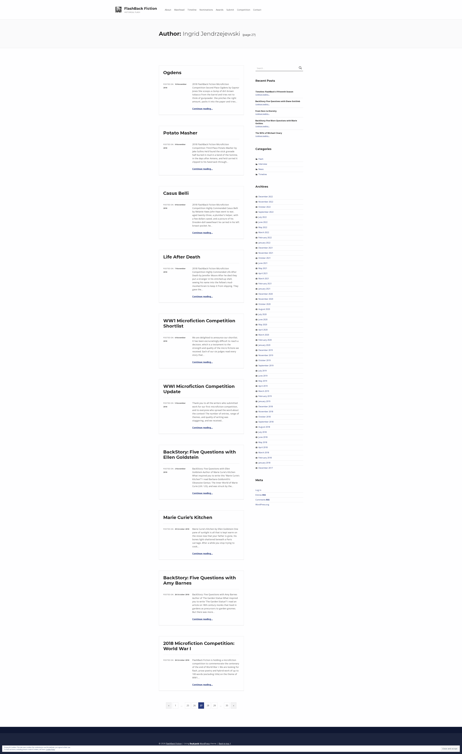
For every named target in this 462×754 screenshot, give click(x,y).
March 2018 (263, 452)
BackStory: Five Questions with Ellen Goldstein (199, 454)
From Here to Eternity (265, 111)
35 (227, 705)
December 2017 (265, 468)
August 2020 (264, 309)
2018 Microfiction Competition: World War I (198, 646)
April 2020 (263, 329)
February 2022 (265, 237)
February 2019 (265, 396)
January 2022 (264, 242)
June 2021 (262, 263)
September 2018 (265, 421)
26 (194, 705)
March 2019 (263, 391)
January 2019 (264, 401)
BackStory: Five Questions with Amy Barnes (199, 580)
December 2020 (265, 294)
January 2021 (264, 288)
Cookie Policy (50, 749)
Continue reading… (202, 108)
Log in (258, 490)
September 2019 (265, 365)
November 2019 (265, 355)
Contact (257, 9)
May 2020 (262, 324)
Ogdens (172, 72)
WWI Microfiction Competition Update (199, 389)
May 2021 (262, 268)
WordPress (205, 743)
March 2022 (263, 232)
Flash (260, 159)
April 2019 (263, 386)
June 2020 (262, 319)
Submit (230, 9)
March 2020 (263, 334)
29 (214, 705)
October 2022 (264, 207)
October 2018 (264, 416)
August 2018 (264, 427)
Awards (219, 9)
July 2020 (262, 314)
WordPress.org (262, 504)
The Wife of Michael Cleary (268, 133)
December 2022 (265, 196)
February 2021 (265, 283)
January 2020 (264, 345)
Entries (260, 495)
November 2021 (265, 253)
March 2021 (263, 278)
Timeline (191, 9)
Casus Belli (176, 193)
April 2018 (263, 447)
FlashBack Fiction (140, 8)
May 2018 (262, 442)
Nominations (206, 9)
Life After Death (181, 257)
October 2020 (264, 304)
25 (188, 705)
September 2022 (265, 212)
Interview (262, 164)
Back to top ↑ (225, 743)
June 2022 (262, 222)
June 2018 (262, 437)
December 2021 (265, 247)
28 (208, 705)
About (168, 9)
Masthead (179, 9)
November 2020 (265, 299)
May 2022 (262, 227)
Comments (262, 499)
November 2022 (265, 201)
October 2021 (264, 258)
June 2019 (262, 375)
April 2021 (263, 273)
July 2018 (262, 432)
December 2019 (265, 350)
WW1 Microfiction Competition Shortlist (199, 323)
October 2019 (264, 360)
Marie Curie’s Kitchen (187, 517)
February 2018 (265, 457)
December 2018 (265, 406)
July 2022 (262, 217)
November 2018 (265, 411)
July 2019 (262, 370)
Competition (243, 9)
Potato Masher (180, 133)
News (261, 169)
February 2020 (265, 340)
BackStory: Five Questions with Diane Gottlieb (277, 101)
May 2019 (262, 381)
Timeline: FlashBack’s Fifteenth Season (274, 91)
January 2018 (264, 462)
